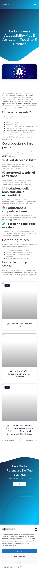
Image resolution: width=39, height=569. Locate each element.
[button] (36, 529)
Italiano (9, 567)
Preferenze (20, 562)
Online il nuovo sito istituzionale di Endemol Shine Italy (19, 374)
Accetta (19, 551)
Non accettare (19, 556)
